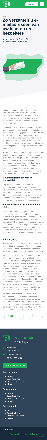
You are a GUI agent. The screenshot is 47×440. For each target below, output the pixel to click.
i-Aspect (8, 42)
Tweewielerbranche (19, 42)
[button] (42, 4)
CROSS (22, 338)
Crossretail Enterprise (15, 381)
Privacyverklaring (17, 434)
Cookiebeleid (30, 434)
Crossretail (11, 376)
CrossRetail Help (13, 379)
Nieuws (10, 384)
